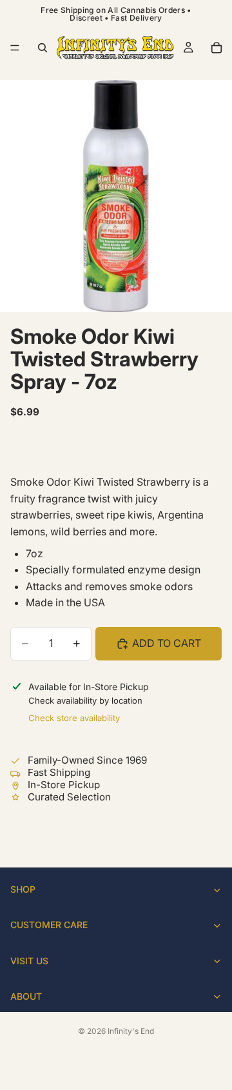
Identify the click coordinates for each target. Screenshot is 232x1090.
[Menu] (15, 48)
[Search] (42, 48)
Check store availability (74, 718)
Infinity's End (131, 1031)
